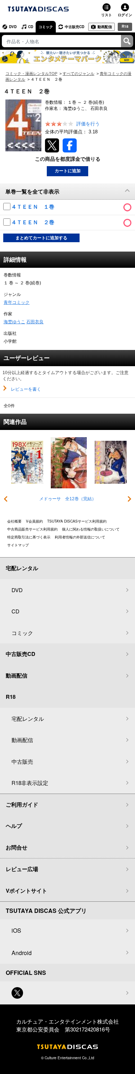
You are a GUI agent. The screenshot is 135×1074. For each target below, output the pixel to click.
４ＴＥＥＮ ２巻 (33, 222)
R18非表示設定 (30, 782)
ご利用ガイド (22, 804)
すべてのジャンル (78, 73)
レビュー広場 (22, 869)
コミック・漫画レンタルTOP (31, 73)
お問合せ (16, 847)
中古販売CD (74, 26)
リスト (106, 14)
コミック (46, 26)
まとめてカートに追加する (41, 237)
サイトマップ (18, 544)
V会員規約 (34, 521)
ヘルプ (14, 826)
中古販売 (22, 761)
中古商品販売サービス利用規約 (32, 529)
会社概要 (14, 521)
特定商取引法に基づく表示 (28, 537)
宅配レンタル (28, 718)
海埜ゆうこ (14, 321)
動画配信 (105, 26)
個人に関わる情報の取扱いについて (91, 529)
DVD (13, 26)
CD (30, 26)
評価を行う (88, 124)
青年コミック (17, 302)
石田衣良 (35, 321)
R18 (125, 26)
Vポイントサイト (26, 891)
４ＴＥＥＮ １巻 (33, 207)
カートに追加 (68, 170)
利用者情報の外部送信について (80, 537)
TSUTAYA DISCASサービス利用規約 (77, 521)
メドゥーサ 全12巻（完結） (67, 498)
